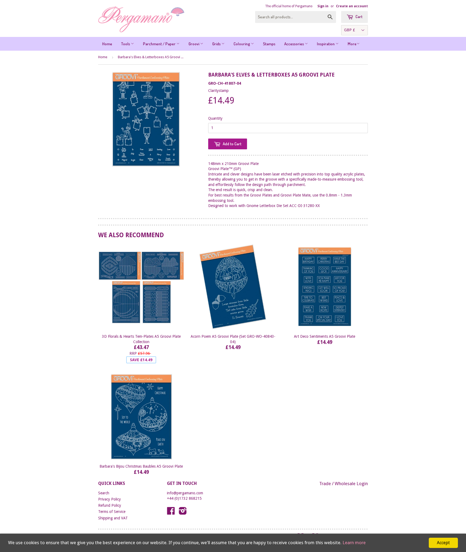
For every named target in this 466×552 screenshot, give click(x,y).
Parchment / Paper (159, 43)
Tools (126, 43)
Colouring (242, 43)
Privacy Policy (109, 499)
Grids (216, 43)
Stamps (269, 43)
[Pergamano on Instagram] (183, 512)
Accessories (294, 43)
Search (103, 493)
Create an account (352, 6)
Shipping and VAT (113, 518)
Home (107, 43)
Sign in (322, 6)
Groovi (194, 43)
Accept (443, 542)
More (352, 43)
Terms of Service (111, 511)
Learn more (354, 542)
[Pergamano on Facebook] (171, 512)
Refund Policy (109, 505)
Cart (358, 16)
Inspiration (326, 43)
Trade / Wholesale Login (343, 483)
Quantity (215, 118)
